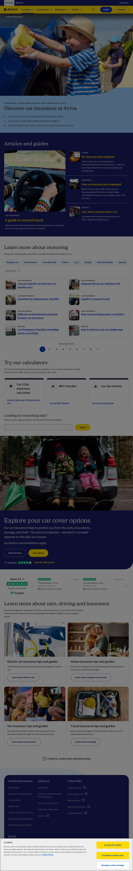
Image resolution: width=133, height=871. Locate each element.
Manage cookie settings (112, 865)
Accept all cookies (112, 845)
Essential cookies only (112, 855)
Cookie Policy (47, 855)
